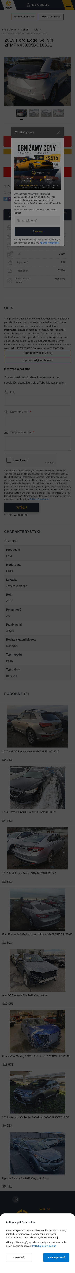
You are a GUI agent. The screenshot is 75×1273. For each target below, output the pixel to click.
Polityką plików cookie (44, 1245)
